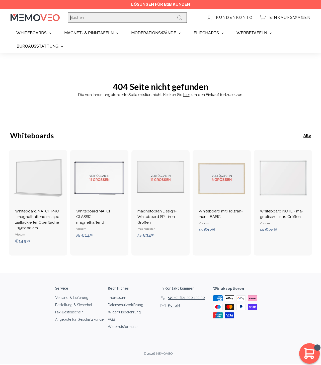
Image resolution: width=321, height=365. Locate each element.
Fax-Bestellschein (69, 312)
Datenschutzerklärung (125, 305)
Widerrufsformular (123, 327)
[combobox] (127, 18)
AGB (111, 319)
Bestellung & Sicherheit (74, 305)
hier (186, 94)
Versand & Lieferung (71, 298)
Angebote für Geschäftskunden (80, 319)
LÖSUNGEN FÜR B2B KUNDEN (160, 4)
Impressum (117, 298)
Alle (307, 135)
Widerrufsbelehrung (124, 312)
